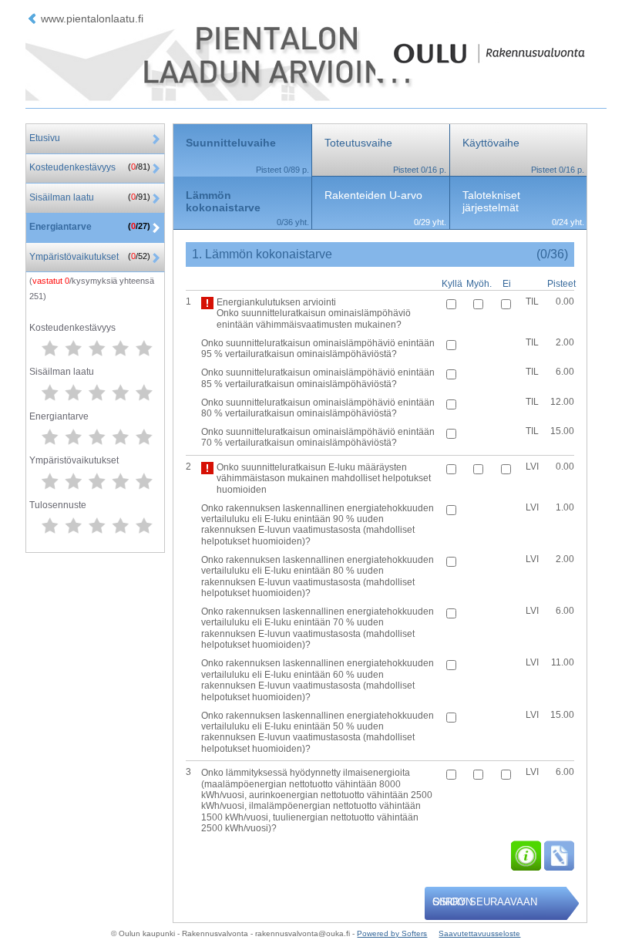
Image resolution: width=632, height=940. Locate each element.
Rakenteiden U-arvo (373, 195)
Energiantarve (90, 226)
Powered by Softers (392, 933)
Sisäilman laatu (90, 197)
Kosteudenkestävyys (90, 167)
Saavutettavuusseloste (479, 933)
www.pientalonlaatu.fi (92, 18)
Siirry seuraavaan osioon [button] (484, 902)
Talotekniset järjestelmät (491, 201)
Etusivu (44, 138)
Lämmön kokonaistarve (223, 201)
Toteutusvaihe (358, 142)
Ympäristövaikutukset (90, 256)
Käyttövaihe (490, 142)
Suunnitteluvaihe (231, 142)
